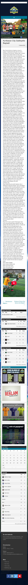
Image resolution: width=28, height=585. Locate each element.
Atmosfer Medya (4, 573)
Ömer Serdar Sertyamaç (9, 518)
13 (13, 457)
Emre (3, 521)
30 (24, 462)
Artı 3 (8, 336)
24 (3, 462)
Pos (3, 312)
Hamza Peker (7, 483)
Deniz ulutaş (7, 480)
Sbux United (9, 333)
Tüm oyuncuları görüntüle (20, 523)
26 (10, 462)
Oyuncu (4, 474)
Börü (8, 339)
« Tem (3, 467)
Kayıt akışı (6, 563)
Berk (3, 502)
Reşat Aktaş (6, 511)
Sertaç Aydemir (7, 514)
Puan (21, 312)
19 (10, 460)
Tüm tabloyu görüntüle (21, 316)
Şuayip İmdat (7, 489)
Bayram (3, 499)
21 (17, 460)
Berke (3, 508)
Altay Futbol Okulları (11, 323)
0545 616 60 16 (10, 552)
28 (17, 462)
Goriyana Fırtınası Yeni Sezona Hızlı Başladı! (19, 303)
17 (3, 460)
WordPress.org (7, 567)
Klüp (6, 312)
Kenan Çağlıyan (7, 486)
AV (15, 312)
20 (13, 460)
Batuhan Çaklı (7, 505)
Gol (21, 474)
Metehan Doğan (7, 476)
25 (6, 462)
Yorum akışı (7, 565)
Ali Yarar (6, 496)
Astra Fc (9, 342)
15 (21, 457)
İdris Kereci (6, 493)
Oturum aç (6, 561)
